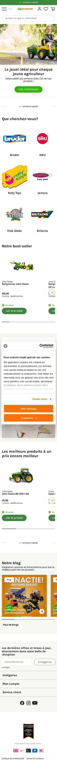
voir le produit (14, 311)
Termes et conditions (35, 758)
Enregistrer (45, 662)
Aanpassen (27, 418)
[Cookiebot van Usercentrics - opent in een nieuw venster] (40, 346)
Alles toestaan (28, 408)
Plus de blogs (11, 624)
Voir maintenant (28, 89)
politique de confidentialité (13, 758)
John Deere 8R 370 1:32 (15, 493)
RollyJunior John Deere (15, 284)
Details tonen (39, 399)
